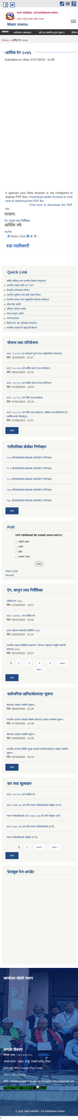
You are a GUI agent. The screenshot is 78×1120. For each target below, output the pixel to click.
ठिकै (20, 551)
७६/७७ (8, 231)
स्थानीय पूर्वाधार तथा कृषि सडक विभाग (24, 294)
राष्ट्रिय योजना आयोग (16, 308)
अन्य (12, 430)
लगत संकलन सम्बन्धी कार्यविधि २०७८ (23, 630)
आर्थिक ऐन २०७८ (15, 601)
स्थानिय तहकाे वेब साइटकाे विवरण (22, 327)
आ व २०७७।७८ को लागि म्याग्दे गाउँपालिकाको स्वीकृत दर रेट (34, 805)
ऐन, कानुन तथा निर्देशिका (17, 220)
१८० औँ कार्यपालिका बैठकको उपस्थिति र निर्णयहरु (29, 479)
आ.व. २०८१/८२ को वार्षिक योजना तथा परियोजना (29, 382)
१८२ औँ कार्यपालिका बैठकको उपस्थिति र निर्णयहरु (29, 468)
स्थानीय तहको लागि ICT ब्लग (20, 285)
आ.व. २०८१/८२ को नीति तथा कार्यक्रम (25, 397)
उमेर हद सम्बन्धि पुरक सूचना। (46, 32)
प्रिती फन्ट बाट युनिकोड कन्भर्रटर (22, 322)
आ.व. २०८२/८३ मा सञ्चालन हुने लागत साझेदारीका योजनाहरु (34, 353)
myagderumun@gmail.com (58, 1081)
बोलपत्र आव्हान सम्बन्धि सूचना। (21, 704)
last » (40, 669)
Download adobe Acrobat (46, 196)
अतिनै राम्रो (24, 541)
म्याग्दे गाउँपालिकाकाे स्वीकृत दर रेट (22, 837)
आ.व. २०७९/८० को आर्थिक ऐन (21, 615)
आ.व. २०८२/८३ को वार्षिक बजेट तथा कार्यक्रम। (29, 368)
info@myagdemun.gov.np (25, 1081)
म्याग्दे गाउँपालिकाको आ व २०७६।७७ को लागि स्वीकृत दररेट (34, 815)
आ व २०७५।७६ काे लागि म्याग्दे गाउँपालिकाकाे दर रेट (30, 826)
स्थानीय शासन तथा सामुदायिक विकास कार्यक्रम (28, 299)
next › (63, 663)
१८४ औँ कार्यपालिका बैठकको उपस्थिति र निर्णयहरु (29, 457)
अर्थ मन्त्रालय (13, 318)
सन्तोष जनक (24, 556)
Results (9, 575)
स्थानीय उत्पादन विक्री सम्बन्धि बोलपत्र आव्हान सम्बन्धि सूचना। (35, 719)
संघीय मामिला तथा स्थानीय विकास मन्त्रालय (26, 280)
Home (5, 40)
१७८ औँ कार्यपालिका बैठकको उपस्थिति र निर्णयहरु (29, 500)
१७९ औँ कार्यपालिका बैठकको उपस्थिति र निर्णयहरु (29, 489)
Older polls (11, 571)
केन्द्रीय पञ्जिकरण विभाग (18, 290)
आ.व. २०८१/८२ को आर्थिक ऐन (21, 794)
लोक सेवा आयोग (14, 304)
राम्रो (21, 546)
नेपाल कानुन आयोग (15, 313)
